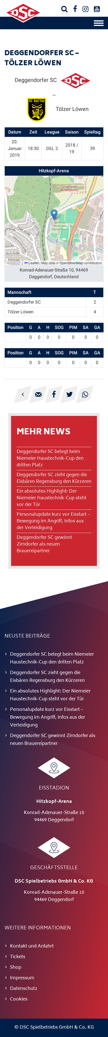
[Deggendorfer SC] (23, 21)
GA (97, 327)
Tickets (17, 957)
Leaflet (33, 262)
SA (86, 327)
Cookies (18, 999)
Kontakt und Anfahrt (32, 946)
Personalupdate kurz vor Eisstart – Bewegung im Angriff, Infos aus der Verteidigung (53, 521)
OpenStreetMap (71, 262)
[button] (54, 215)
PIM (73, 327)
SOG (59, 327)
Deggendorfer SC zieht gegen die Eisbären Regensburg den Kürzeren (54, 478)
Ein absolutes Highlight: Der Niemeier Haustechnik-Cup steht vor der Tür (51, 498)
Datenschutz (23, 989)
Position (15, 327)
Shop (15, 967)
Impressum (22, 978)
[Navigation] (99, 24)
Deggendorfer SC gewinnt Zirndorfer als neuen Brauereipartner (44, 544)
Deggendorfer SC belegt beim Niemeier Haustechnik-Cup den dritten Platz (50, 458)
